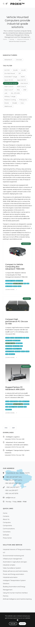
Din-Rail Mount (9, 73)
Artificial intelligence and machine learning (17, 599)
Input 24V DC (21, 80)
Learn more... (10, 289)
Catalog (11, 39)
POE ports (23, 99)
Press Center (7, 538)
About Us (6, 519)
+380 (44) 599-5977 (11, 490)
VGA (22, 103)
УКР (13, 428)
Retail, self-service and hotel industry (15, 571)
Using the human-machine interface (15, 593)
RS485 (14, 103)
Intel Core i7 (8, 90)
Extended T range (10, 76)
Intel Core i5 (21, 86)
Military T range (9, 96)
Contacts (6, 516)
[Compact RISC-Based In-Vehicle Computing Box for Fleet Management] (17, 251)
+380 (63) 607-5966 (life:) (13, 483)
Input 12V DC (8, 80)
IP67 (24, 90)
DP (20, 73)
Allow (22, 623)
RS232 (6, 103)
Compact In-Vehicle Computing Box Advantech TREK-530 (14, 266)
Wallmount (8, 106)
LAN (5, 93)
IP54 (18, 90)
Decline (13, 623)
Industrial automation (10, 577)
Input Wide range (10, 83)
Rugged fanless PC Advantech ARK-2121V (15, 388)
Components (7, 525)
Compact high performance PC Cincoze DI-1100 (16, 321)
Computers (7, 522)
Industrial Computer (23, 39)
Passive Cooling (10, 99)
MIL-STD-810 (15, 93)
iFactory (5, 596)
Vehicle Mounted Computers (17, 41)
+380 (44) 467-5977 (12, 487)
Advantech (8, 59)
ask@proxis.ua (10, 497)
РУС (6, 428)
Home (5, 39)
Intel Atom (24, 83)
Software (6, 535)
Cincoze (19, 59)
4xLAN (23, 70)
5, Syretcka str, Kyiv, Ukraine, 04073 (18, 473)
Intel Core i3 (8, 86)
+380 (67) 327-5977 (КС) (14, 477)
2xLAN (15, 70)
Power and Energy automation (13, 574)
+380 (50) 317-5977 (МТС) (13, 480)
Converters (6, 532)
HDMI (23, 76)
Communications (9, 529)
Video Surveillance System (12, 568)
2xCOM (7, 70)
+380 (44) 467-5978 (11, 493)
